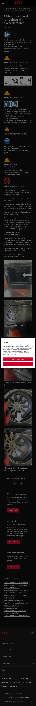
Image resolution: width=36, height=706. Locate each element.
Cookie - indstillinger (18, 359)
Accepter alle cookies (18, 363)
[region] (18, 353)
